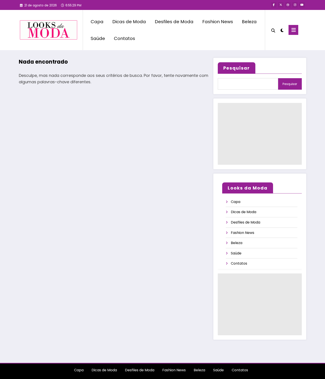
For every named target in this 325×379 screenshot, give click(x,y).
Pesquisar (236, 68)
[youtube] (302, 5)
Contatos (124, 38)
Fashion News (217, 22)
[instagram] (295, 5)
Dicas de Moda (129, 22)
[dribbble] (288, 5)
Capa (97, 22)
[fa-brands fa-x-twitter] (280, 5)
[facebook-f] (273, 5)
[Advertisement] (260, 134)
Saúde (98, 38)
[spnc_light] (281, 30)
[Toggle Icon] (293, 30)
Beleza (249, 22)
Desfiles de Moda (174, 22)
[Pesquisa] (273, 30)
